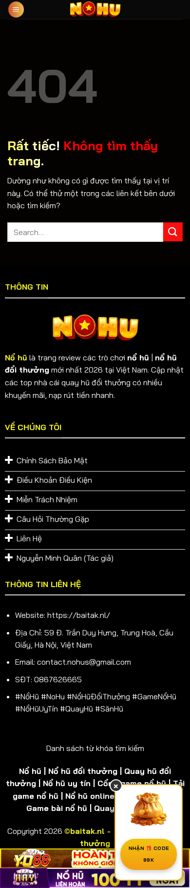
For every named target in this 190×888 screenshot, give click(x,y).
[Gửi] (173, 231)
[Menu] (16, 9)
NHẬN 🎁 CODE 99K (149, 854)
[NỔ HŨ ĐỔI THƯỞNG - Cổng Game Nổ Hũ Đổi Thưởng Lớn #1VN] (95, 9)
